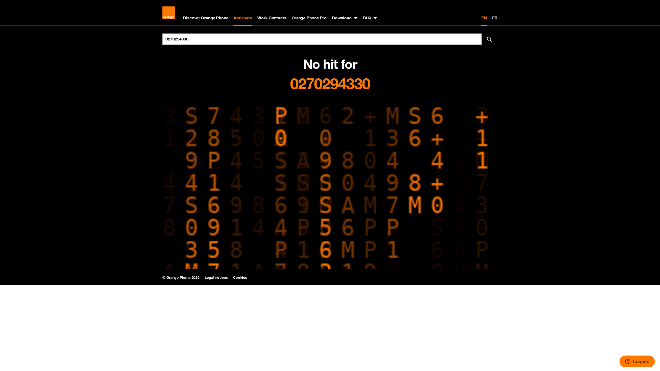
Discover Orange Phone (205, 17)
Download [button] (341, 17)
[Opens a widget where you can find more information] (637, 362)
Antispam (243, 17)
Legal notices (216, 277)
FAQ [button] (367, 17)
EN (484, 17)
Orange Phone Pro (309, 17)
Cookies (240, 277)
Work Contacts (271, 17)
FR (495, 17)
